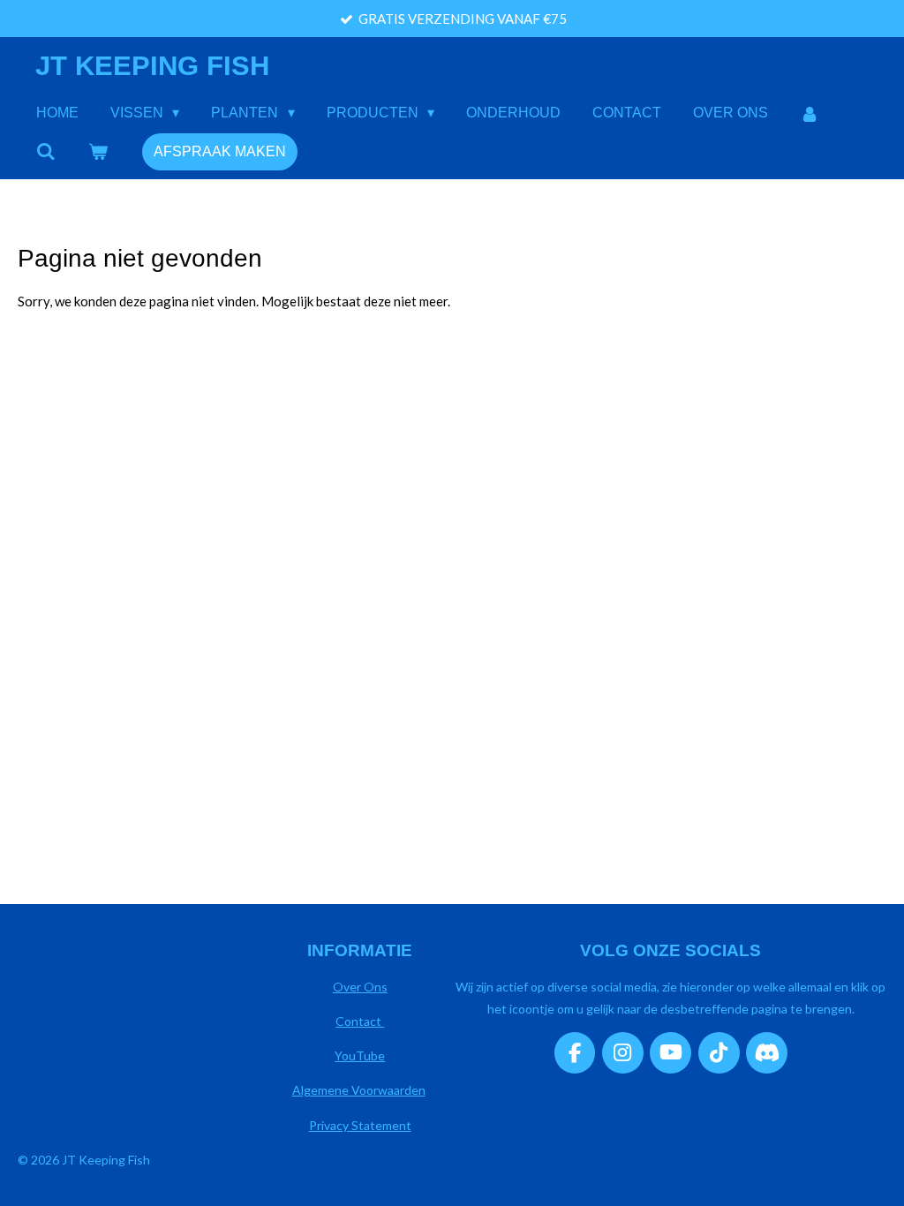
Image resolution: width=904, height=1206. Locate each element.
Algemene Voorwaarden (359, 1089)
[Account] (809, 113)
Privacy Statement (360, 1125)
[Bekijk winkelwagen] (97, 151)
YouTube (360, 1055)
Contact (359, 1021)
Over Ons (360, 986)
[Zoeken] (46, 151)
